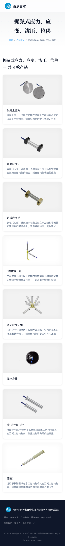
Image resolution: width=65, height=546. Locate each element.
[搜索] (34, 523)
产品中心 (20, 39)
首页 (11, 39)
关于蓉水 (14, 517)
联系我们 (8, 523)
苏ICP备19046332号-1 (32, 540)
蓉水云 (17, 523)
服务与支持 (46, 517)
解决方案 (35, 517)
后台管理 (27, 523)
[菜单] (57, 6)
